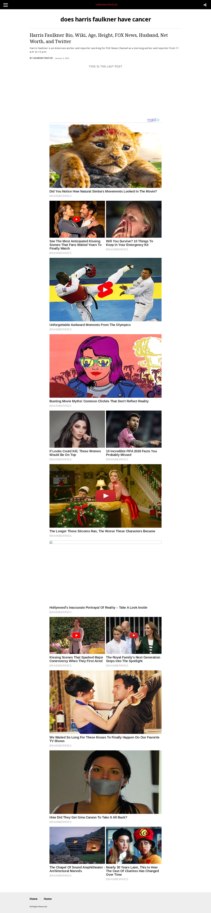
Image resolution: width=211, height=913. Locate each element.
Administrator (43, 58)
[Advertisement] (105, 93)
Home (34, 899)
